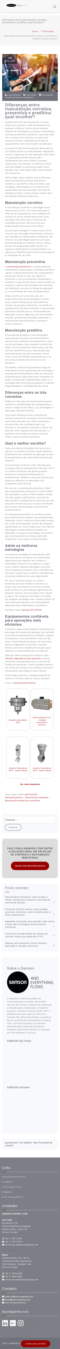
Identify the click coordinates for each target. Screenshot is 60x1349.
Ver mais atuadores (30, 784)
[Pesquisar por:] (30, 819)
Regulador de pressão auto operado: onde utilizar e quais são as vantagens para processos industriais (30, 924)
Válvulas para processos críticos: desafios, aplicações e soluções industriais (26, 944)
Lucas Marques (14, 95)
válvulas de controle (32, 609)
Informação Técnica (13, 1186)
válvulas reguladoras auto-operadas (23, 658)
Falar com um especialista (30, 865)
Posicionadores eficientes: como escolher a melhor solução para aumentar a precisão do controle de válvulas (27, 900)
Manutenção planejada (36, 797)
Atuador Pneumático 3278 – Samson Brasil (42, 769)
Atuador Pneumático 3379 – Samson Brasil (18, 769)
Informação (48, 31)
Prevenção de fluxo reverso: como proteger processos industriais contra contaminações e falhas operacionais (28, 912)
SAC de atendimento (15, 1302)
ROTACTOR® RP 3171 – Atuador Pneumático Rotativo (42, 721)
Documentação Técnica (15, 1176)
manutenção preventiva (19, 266)
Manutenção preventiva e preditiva (22, 800)
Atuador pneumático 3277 (18, 721)
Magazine (8, 1192)
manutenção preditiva (25, 683)
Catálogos (8, 1181)
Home (35, 31)
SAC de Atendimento (13, 1197)
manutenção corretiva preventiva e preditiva (29, 96)
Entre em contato (35, 1343)
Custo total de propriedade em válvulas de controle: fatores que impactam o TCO (26, 935)
